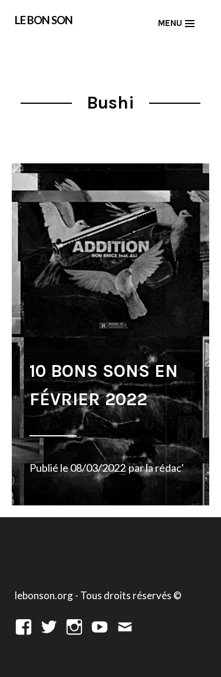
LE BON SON (43, 20)
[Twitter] (49, 625)
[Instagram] (74, 625)
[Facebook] (23, 625)
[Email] (125, 625)
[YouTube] (99, 625)
